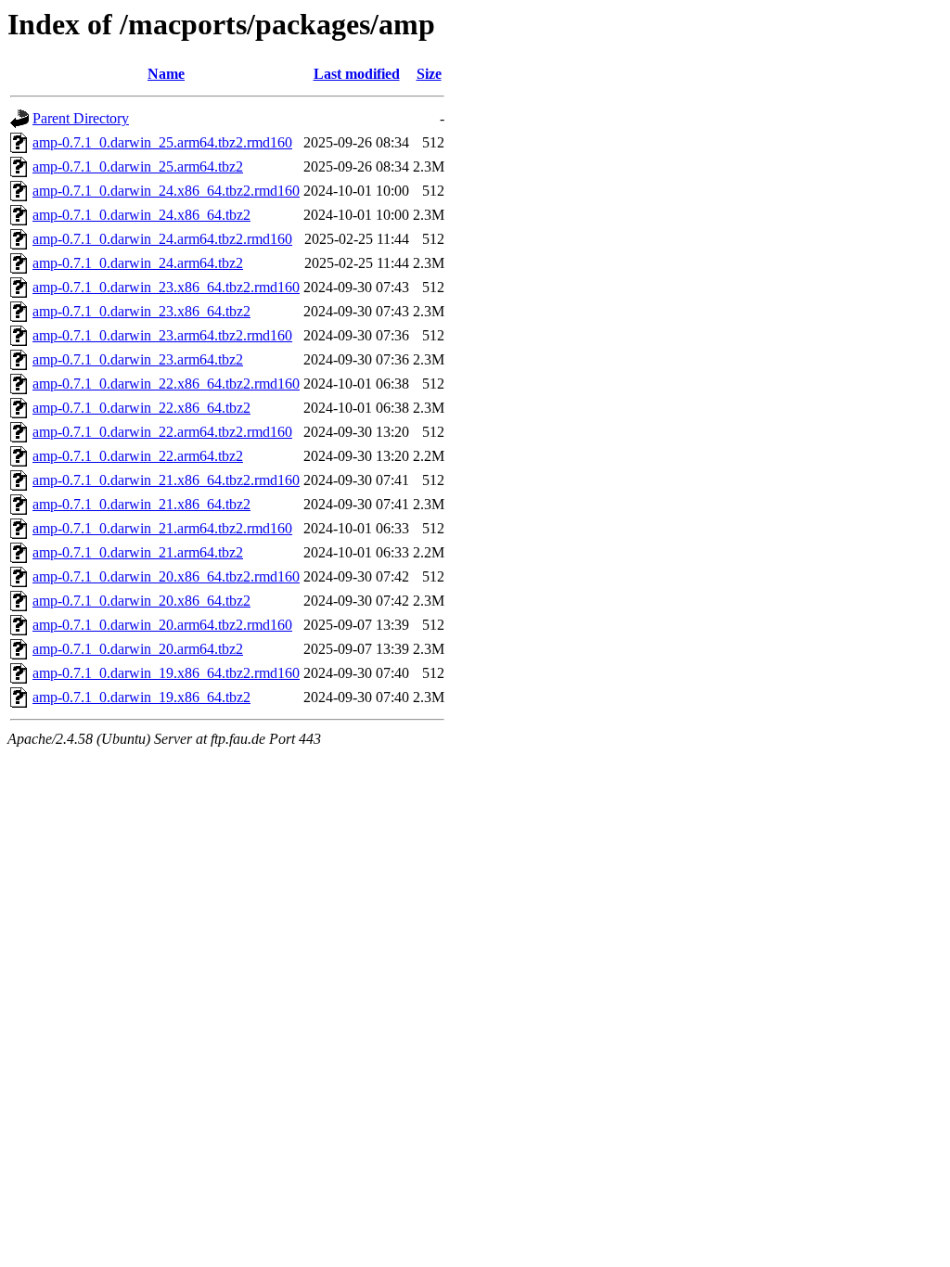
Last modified (357, 74)
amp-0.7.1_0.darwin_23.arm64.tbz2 (137, 359)
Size (429, 74)
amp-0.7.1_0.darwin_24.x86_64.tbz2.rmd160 (166, 190)
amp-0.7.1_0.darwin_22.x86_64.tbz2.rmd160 (166, 383)
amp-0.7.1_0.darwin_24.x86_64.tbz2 (141, 215)
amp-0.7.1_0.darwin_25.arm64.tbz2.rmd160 (162, 142)
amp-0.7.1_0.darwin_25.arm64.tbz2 (137, 166)
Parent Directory (80, 118)
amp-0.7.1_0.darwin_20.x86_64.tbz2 (141, 600)
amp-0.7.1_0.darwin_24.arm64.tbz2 (137, 263)
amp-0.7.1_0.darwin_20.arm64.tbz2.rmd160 (162, 625)
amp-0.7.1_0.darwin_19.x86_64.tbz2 (141, 697)
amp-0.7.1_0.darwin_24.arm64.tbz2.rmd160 (162, 239)
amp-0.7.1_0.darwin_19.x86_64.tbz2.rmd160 (166, 673)
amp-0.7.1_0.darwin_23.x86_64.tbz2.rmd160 (166, 287)
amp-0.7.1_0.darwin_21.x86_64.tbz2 (141, 504)
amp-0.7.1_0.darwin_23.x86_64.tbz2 (141, 311)
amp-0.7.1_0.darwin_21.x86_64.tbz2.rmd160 (166, 480)
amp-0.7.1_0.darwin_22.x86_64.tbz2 (141, 408)
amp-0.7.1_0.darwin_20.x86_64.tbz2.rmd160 (166, 576)
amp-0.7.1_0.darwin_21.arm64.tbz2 (137, 552)
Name (166, 74)
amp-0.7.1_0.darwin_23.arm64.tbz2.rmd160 (162, 335)
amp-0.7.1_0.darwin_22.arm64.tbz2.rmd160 (162, 432)
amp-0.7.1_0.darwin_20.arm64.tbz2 (137, 649)
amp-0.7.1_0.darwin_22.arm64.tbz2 (137, 456)
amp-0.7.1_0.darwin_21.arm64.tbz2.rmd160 (162, 528)
